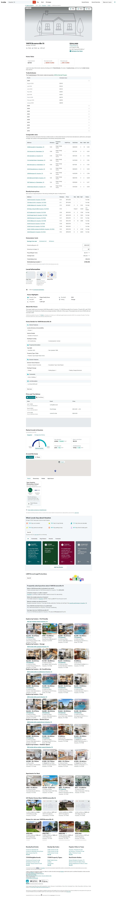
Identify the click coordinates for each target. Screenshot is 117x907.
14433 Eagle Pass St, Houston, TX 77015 (37, 215)
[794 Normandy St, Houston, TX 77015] (82, 780)
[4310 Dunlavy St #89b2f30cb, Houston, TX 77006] (81, 654)
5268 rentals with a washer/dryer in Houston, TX (39, 722)
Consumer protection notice (46, 875)
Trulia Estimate (32, 75)
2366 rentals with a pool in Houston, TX (37, 697)
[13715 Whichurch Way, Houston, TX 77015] (33, 805)
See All (29, 532)
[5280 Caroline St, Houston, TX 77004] (33, 654)
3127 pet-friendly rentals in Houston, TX (37, 621)
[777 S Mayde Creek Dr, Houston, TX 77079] (81, 754)
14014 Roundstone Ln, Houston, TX (36, 169)
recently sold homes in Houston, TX (78, 603)
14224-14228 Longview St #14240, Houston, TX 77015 (40, 229)
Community (34, 538)
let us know (69, 891)
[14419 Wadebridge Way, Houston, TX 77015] (66, 826)
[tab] (30, 397)
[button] (34, 2)
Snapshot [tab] (29, 435)
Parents (51, 538)
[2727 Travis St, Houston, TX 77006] (49, 754)
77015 (49, 5)
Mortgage (48, 2)
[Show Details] (89, 80)
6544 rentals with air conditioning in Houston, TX (39, 671)
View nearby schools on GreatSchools (37, 510)
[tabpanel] (58, 254)
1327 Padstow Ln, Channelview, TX (35, 182)
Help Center (52, 895)
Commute (58, 538)
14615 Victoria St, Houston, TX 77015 (36, 199)
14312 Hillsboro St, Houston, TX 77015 (36, 220)
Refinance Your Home (77, 51)
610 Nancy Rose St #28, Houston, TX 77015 (38, 208)
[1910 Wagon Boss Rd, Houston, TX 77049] (82, 805)
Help (76, 886)
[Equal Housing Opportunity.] (41, 895)
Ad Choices (86, 886)
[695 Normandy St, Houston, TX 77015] (33, 780)
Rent (42, 2)
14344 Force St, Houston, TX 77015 (36, 223)
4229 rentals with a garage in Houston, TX (38, 646)
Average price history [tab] (40, 435)
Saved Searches (96, 2)
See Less (30, 389)
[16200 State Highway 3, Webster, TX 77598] (65, 704)
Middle (43, 478)
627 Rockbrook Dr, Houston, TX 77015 (36, 212)
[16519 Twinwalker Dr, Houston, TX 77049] (66, 805)
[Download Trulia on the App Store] (34, 881)
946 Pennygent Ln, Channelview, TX (36, 164)
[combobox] (21, 2)
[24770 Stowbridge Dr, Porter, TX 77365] (81, 628)
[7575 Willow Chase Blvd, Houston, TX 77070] (49, 628)
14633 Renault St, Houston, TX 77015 (36, 232)
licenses (62, 871)
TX (39, 5)
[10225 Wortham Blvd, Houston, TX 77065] (65, 654)
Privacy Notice (80, 886)
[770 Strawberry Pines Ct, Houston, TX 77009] (33, 754)
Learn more (77, 512)
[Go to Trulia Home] (4, 2)
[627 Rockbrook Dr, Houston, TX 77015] (33, 826)
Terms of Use (65, 886)
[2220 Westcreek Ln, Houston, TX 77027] (65, 628)
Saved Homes (85, 2)
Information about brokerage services (34, 875)
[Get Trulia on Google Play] (43, 881)
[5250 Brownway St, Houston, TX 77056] (81, 729)
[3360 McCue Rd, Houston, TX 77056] (49, 654)
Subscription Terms (71, 886)
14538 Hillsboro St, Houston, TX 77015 (36, 205)
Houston (44, 5)
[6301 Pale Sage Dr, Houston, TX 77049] (50, 780)
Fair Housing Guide (43, 886)
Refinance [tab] (51, 241)
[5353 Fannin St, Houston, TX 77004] (33, 628)
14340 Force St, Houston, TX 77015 (36, 226)
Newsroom (53, 886)
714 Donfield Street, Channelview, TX (36, 160)
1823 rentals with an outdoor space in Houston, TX (40, 747)
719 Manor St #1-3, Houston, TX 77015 (36, 202)
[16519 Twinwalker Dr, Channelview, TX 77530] (50, 805)
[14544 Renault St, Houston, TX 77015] (82, 826)
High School (51, 478)
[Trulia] (27, 881)
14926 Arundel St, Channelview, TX (35, 147)
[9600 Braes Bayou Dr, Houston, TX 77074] (65, 754)
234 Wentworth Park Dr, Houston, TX (36, 178)
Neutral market (39, 448)
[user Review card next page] (91, 553)
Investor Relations (59, 886)
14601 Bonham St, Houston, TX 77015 (36, 218)
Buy (38, 2)
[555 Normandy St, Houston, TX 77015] (66, 780)
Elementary (36, 478)
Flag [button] (38, 561)
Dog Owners (43, 538)
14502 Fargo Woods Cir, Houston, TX (36, 186)
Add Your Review (58, 567)
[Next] (90, 633)
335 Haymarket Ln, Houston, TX (35, 155)
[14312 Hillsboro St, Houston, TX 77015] (50, 826)
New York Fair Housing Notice (31, 874)
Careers (49, 886)
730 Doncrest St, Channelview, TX (35, 151)
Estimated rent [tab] (43, 241)
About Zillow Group (35, 886)
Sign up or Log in (107, 2)
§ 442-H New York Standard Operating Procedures (35, 873)
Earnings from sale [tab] (32, 241)
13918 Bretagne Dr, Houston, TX (35, 173)
